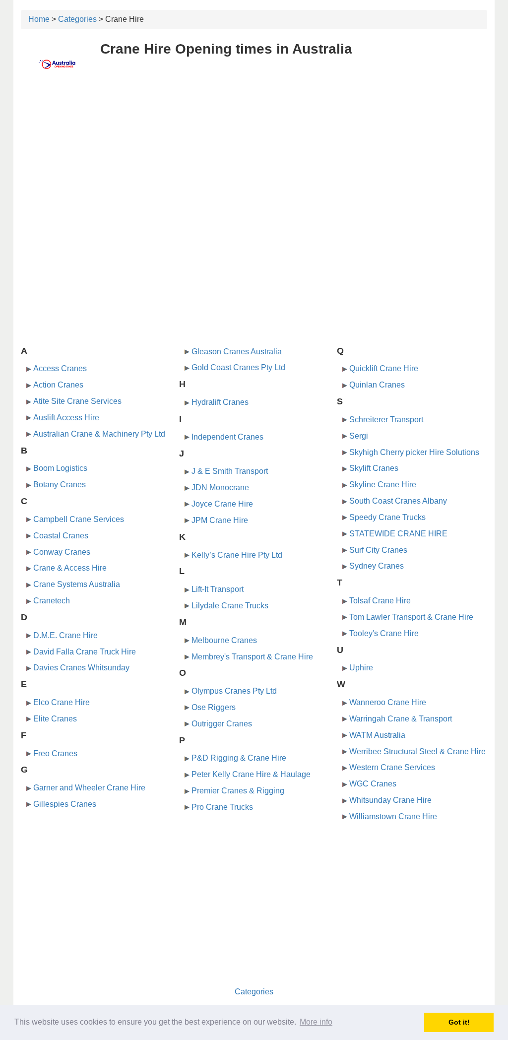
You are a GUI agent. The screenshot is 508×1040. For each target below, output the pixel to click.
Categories (77, 19)
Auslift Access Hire (66, 417)
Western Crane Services (392, 767)
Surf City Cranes (378, 550)
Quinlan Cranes (377, 385)
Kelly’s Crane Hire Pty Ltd (236, 555)
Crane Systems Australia (76, 584)
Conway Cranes (61, 552)
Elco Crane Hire (61, 702)
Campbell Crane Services (78, 519)
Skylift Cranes (373, 468)
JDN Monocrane (220, 487)
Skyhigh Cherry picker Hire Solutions (414, 452)
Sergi (358, 436)
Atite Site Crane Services (77, 401)
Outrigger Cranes (221, 723)
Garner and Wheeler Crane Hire (89, 787)
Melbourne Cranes (224, 640)
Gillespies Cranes (64, 804)
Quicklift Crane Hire (383, 368)
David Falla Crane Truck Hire (84, 652)
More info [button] (316, 1022)
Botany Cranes (59, 484)
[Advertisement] (254, 157)
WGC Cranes (372, 784)
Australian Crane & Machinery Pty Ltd (99, 434)
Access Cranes (60, 368)
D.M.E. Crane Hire (65, 635)
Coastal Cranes (60, 535)
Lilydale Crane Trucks (229, 605)
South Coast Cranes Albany (398, 501)
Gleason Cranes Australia (236, 351)
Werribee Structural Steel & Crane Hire (417, 751)
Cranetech (51, 600)
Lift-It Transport (217, 589)
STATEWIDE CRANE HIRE (398, 533)
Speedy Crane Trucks (387, 517)
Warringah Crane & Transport (400, 719)
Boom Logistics (60, 468)
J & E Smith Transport (229, 471)
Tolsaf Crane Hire (380, 600)
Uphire (361, 667)
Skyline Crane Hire (382, 484)
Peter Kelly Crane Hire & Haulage (251, 774)
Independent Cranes (227, 437)
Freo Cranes (55, 753)
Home (39, 19)
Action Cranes (58, 385)
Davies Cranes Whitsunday (81, 667)
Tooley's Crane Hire (384, 633)
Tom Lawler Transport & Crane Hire (411, 617)
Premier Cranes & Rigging (237, 790)
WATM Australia (377, 735)
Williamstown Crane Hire (393, 816)
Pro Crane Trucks (222, 807)
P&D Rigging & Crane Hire (238, 758)
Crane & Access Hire (70, 568)
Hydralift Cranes (220, 402)
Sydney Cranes (376, 566)
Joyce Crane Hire (222, 504)
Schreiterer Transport (386, 419)
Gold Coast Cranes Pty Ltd (238, 367)
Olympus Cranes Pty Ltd (234, 691)
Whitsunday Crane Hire (390, 800)
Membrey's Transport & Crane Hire (252, 656)
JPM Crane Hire (219, 520)
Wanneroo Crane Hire (387, 702)
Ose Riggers (213, 707)
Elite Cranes (55, 719)
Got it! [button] (459, 1022)
